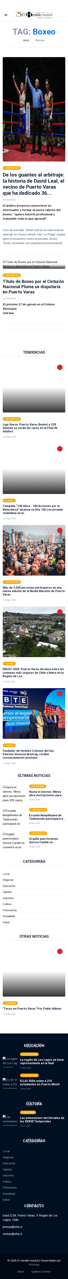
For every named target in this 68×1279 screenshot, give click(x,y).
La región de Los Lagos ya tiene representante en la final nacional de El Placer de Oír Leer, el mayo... (42, 1065)
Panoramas (10, 910)
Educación (9, 885)
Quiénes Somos (41, 1271)
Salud (6, 922)
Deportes (8, 898)
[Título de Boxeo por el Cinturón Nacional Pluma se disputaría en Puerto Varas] (34, 264)
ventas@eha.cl (12, 1233)
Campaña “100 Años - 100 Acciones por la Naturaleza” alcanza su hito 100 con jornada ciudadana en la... (33, 509)
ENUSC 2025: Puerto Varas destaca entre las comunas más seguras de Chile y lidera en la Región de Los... (33, 672)
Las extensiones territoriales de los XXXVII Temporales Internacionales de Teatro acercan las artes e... (42, 1123)
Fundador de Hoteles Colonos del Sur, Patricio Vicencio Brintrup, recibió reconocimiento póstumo (28, 754)
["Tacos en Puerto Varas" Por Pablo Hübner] (34, 971)
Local (6, 873)
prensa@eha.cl (12, 1226)
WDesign (34, 1264)
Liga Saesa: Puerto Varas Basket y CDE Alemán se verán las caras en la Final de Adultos (30, 428)
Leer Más (8, 313)
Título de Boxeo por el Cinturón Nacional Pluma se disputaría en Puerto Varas (33, 287)
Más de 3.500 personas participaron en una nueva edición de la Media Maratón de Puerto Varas (34, 591)
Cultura (7, 904)
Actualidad (9, 916)
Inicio (26, 40)
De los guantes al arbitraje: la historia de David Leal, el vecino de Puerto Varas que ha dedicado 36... (33, 184)
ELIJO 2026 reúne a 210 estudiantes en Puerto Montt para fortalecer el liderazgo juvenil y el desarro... (40, 1086)
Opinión (7, 891)
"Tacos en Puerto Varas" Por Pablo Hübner (32, 1008)
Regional (8, 879)
